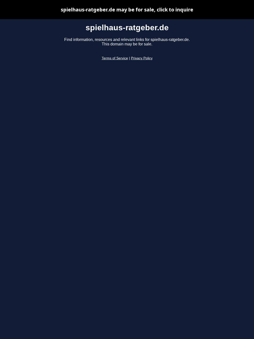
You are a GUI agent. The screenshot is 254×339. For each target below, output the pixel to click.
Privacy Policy (142, 58)
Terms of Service (115, 58)
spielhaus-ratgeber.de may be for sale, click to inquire (127, 9)
